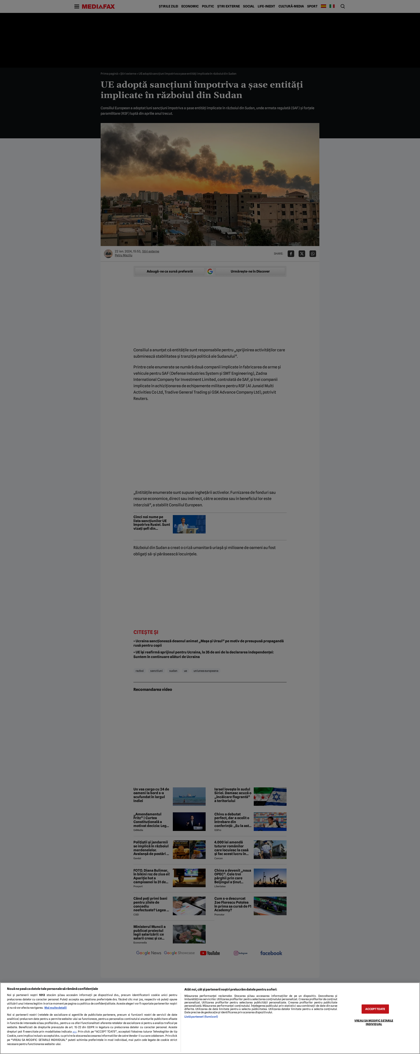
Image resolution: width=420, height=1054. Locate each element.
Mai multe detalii (55, 1007)
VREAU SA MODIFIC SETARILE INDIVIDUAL (373, 1022)
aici (75, 1031)
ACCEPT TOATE (375, 1009)
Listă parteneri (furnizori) (201, 1016)
